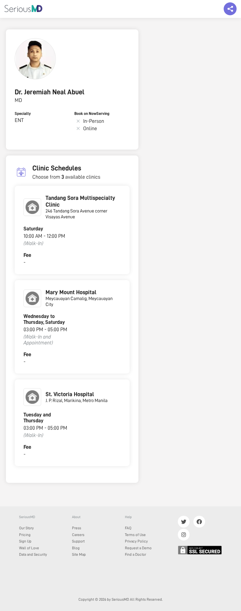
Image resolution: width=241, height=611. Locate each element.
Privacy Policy (136, 541)
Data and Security (33, 554)
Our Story (26, 528)
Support (78, 541)
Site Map (79, 554)
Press (76, 528)
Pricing (25, 535)
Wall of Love (29, 548)
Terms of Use (135, 535)
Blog (76, 548)
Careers (78, 535)
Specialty (23, 113)
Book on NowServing (91, 113)
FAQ (128, 528)
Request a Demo (138, 548)
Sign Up (25, 541)
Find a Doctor (135, 554)
